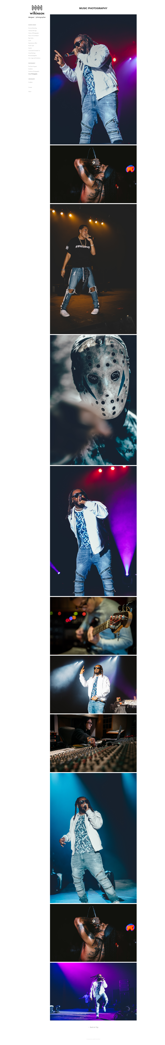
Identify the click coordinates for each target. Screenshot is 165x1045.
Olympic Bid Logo (32, 30)
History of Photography (33, 33)
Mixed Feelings (31, 53)
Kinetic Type (31, 45)
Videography (31, 79)
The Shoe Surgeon (32, 66)
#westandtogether (32, 55)
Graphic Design (32, 24)
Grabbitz (30, 82)
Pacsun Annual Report (33, 35)
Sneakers (30, 69)
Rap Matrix (30, 38)
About (29, 91)
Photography (31, 63)
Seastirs (30, 48)
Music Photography (32, 74)
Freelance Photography (33, 71)
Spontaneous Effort (32, 43)
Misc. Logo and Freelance (34, 58)
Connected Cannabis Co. (34, 50)
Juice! (29, 40)
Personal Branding (32, 28)
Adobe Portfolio (96, 1039)
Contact (30, 87)
